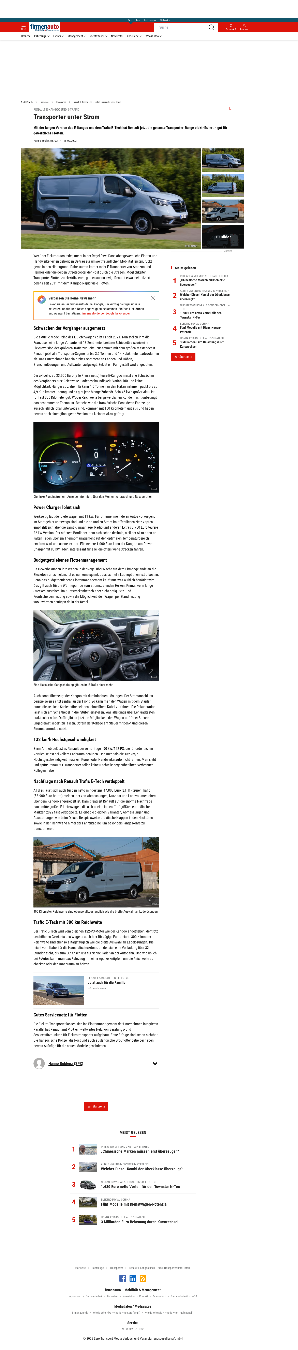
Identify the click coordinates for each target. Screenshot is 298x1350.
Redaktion (112, 1296)
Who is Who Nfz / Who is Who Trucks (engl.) (169, 1312)
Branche (26, 36)
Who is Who (152, 36)
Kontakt (143, 1296)
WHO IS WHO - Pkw (133, 1329)
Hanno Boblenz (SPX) (45, 140)
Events (57, 36)
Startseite (80, 1268)
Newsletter (117, 36)
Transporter (116, 1268)
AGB (194, 1296)
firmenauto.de (80, 1312)
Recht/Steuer (97, 36)
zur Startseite (96, 1106)
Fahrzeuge (40, 36)
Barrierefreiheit (94, 1296)
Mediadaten (165, 20)
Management (75, 36)
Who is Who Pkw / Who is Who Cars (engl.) (116, 1312)
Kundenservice (150, 20)
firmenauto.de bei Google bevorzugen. (106, 313)
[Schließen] (153, 297)
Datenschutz (159, 1296)
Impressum (75, 1296)
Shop (138, 20)
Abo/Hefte (133, 36)
